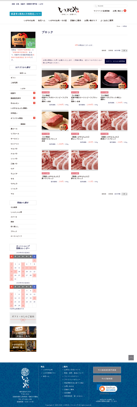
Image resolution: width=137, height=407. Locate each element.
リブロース (15, 134)
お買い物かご (118, 11)
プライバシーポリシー (72, 379)
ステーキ (14, 217)
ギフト (13, 78)
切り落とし (15, 226)
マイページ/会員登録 (102, 11)
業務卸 (23, 124)
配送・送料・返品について (74, 373)
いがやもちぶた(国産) (19, 108)
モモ (12, 179)
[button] (107, 389)
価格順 (104, 50)
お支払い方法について (72, 369)
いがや (23, 88)
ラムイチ (14, 174)
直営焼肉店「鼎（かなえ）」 (74, 396)
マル (12, 194)
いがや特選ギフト (49, 373)
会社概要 (67, 393)
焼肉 (12, 222)
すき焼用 (14, 207)
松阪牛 (13, 93)
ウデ (12, 169)
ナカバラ (14, 154)
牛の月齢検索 (107, 379)
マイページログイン (71, 376)
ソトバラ (14, 159)
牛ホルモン (15, 103)
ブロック (14, 231)
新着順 (111, 50)
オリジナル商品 (17, 118)
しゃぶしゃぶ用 (16, 212)
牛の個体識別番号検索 (107, 370)
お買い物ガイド (90, 20)
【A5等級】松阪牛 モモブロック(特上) (111, 97)
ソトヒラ (14, 189)
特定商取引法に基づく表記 (74, 383)
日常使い (14, 113)
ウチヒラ (14, 184)
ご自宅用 (14, 83)
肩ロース (14, 129)
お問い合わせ (69, 386)
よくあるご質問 (107, 20)
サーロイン (15, 139)
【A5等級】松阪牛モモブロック (49, 139)
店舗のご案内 (75, 20)
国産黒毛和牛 (16, 98)
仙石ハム (41, 20)
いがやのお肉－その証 (58, 20)
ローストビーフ (16, 236)
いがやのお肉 (29, 20)
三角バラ (14, 164)
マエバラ (14, 149)
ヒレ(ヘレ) (15, 144)
